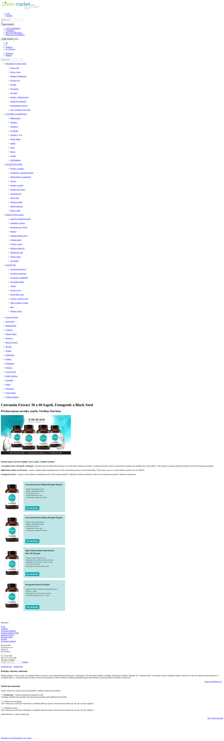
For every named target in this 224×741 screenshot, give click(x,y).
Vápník (13, 156)
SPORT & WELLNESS (15, 215)
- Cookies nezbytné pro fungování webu (23, 695)
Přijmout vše (217, 682)
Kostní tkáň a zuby (17, 294)
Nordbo (8, 351)
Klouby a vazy (15, 290)
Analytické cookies (10, 708)
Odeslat (25, 662)
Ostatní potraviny (16, 206)
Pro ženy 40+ (15, 80)
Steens (8, 384)
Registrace (9, 53)
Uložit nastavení (217, 718)
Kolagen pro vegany (17, 190)
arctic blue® (10, 322)
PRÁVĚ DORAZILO (14, 33)
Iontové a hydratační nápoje (20, 219)
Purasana (9, 368)
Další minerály (15, 160)
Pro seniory (14, 89)
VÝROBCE (10, 31)
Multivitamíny (15, 118)
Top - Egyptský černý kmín (20, 110)
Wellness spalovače (17, 248)
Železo (12, 152)
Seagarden (9, 380)
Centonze (9, 330)
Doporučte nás (6, 667)
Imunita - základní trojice (19, 97)
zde (27, 714)
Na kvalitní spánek (17, 282)
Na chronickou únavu (18, 269)
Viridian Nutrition (12, 397)
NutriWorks (10, 355)
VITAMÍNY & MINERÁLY (16, 114)
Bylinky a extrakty (17, 169)
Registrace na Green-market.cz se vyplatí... (16, 738)
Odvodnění (14, 261)
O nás (8, 14)
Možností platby (7, 637)
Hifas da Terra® (12, 343)
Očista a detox (15, 257)
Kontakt (4, 639)
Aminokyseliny (16, 240)
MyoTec (9, 347)
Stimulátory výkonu (17, 223)
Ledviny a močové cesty (19, 299)
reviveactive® (11, 372)
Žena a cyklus (15, 72)
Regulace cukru (16, 311)
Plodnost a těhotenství (18, 76)
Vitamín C (14, 122)
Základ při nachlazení (18, 101)
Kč (16, 39)
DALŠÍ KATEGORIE (14, 164)
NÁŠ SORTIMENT (13, 28)
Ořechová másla (16, 202)
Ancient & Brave (12, 317)
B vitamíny (14, 131)
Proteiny (13, 232)
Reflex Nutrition (12, 376)
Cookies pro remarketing (12, 701)
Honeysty (9, 338)
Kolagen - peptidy (17, 185)
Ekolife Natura (11, 334)
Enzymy (13, 181)
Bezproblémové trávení (18, 106)
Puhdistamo (10, 363)
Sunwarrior (10, 389)
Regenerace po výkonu (18, 227)
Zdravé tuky (14, 198)
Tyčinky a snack (16, 244)
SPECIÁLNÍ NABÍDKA (15, 35)
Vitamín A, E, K (16, 135)
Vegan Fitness (11, 393)
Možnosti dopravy (7, 635)
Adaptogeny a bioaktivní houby (22, 173)
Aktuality (9, 16)
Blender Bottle (11, 326)
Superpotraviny (16, 194)
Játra (12, 307)
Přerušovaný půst (16, 253)
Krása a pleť (14, 68)
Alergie (13, 286)
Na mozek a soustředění (19, 278)
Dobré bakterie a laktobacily (20, 177)
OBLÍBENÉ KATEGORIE (16, 64)
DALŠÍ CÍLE (11, 265)
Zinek (12, 148)
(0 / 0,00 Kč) (10, 49)
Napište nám (18, 667)
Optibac (8, 359)
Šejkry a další (15, 211)
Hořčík (12, 143)
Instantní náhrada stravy (19, 236)
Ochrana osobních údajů (10, 633)
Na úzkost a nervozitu (18, 274)
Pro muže (13, 93)
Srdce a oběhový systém (19, 303)
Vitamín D (14, 127)
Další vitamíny (15, 139)
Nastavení (208, 682)
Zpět (209, 718)
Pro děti (13, 85)
